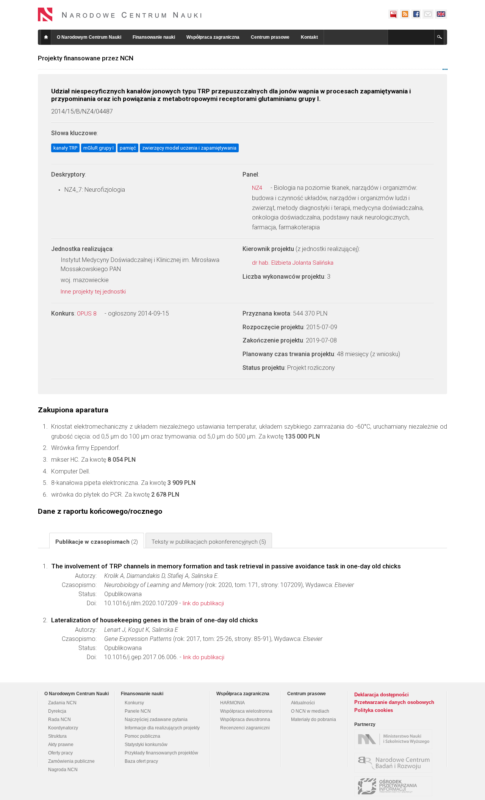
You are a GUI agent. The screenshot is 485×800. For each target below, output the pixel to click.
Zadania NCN (62, 703)
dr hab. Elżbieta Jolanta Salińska (293, 262)
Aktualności (303, 703)
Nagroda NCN (63, 769)
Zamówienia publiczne (71, 761)
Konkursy (134, 703)
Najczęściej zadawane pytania (156, 719)
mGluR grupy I (98, 148)
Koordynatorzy (63, 728)
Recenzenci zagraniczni (245, 728)
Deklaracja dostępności (381, 694)
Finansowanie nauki (154, 37)
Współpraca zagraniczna (212, 37)
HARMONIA (232, 703)
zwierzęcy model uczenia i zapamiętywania (189, 148)
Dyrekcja (57, 711)
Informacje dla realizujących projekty (162, 728)
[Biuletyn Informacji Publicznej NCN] (393, 14)
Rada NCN (59, 719)
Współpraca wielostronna (246, 711)
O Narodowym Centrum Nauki (89, 37)
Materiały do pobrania (313, 719)
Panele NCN (138, 711)
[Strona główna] (120, 14)
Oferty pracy (60, 753)
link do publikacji (203, 603)
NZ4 (258, 188)
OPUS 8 (87, 313)
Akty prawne (61, 744)
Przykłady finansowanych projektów (161, 753)
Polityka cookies (373, 710)
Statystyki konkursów (146, 744)
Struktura (57, 736)
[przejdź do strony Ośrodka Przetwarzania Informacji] (395, 786)
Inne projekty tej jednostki (94, 291)
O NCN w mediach (310, 711)
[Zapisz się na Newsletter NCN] (427, 14)
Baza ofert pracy (141, 761)
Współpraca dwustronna (245, 719)
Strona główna (46, 37)
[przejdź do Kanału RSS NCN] (405, 14)
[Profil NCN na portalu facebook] (416, 14)
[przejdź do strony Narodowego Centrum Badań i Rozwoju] (395, 763)
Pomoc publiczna (142, 736)
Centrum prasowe (270, 37)
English (441, 14)
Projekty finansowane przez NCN (85, 58)
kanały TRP (65, 148)
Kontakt (309, 37)
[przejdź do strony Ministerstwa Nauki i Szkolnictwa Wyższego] (395, 739)
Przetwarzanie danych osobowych (394, 702)
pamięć (128, 148)
